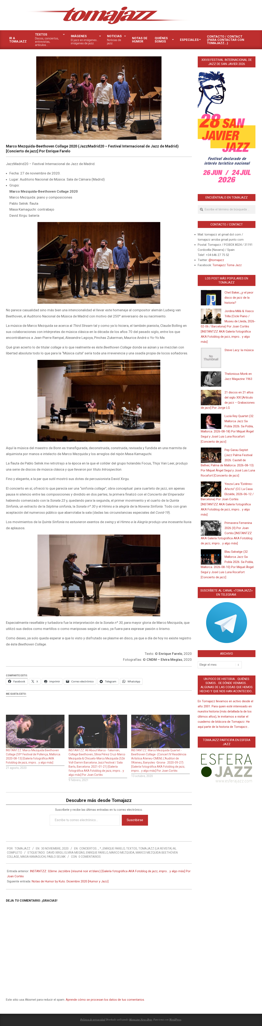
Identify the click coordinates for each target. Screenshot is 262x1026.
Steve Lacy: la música (239, 350)
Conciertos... (88, 848)
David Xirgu (55, 852)
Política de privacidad (92, 1019)
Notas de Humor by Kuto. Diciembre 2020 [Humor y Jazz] (70, 881)
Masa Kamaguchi (33, 856)
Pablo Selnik (56, 856)
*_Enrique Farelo (112, 848)
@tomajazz (216, 260)
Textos (131, 848)
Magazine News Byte (140, 1019)
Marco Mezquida (121, 852)
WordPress (175, 1019)
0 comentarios (90, 856)
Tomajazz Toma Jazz (227, 265)
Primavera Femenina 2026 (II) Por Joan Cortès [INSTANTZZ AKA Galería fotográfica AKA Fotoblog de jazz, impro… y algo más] (226, 533)
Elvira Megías (74, 852)
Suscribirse (135, 820)
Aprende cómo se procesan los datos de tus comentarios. (105, 999)
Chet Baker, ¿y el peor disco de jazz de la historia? (239, 298)
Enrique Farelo (97, 852)
